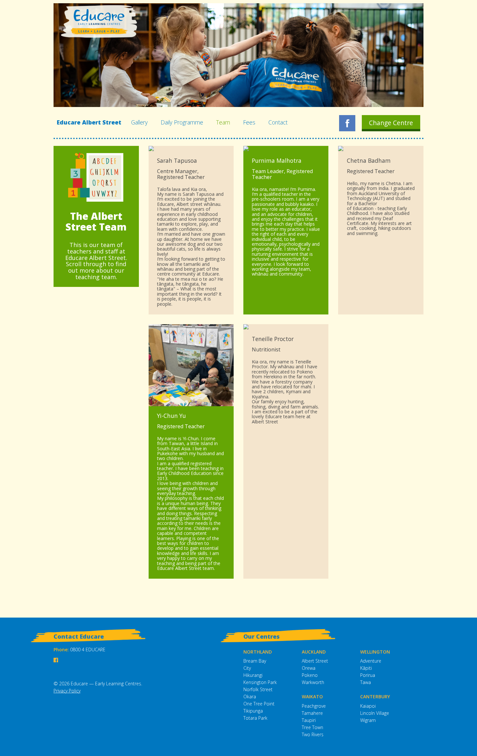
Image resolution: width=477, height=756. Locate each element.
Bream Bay (254, 661)
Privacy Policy (67, 691)
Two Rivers (313, 734)
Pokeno (310, 675)
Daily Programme (182, 122)
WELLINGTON (375, 652)
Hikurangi (253, 675)
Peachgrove (314, 706)
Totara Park (255, 718)
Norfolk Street (258, 689)
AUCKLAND (314, 652)
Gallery (139, 122)
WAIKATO (312, 696)
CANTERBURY (375, 696)
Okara (249, 696)
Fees (249, 122)
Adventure (370, 661)
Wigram (368, 720)
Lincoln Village (374, 713)
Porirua (367, 675)
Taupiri (309, 720)
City (247, 668)
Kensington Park (260, 682)
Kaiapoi (368, 706)
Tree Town (312, 727)
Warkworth (313, 682)
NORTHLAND (257, 652)
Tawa (365, 682)
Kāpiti (366, 668)
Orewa (308, 668)
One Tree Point (259, 704)
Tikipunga (253, 711)
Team (223, 122)
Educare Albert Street (89, 122)
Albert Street (315, 661)
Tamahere (312, 713)
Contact (277, 122)
